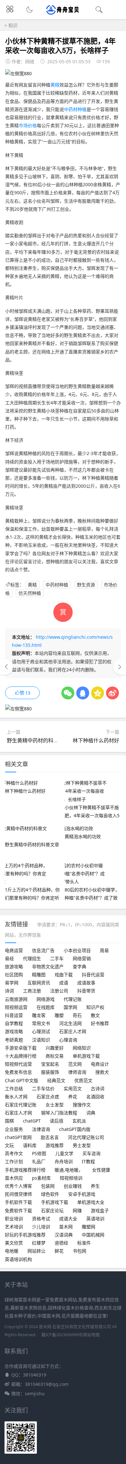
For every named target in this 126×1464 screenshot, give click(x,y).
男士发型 (82, 1145)
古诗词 (97, 1088)
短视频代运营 (18, 1064)
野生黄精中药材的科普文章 (38, 740)
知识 (12, 25)
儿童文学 (64, 1153)
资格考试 (41, 1218)
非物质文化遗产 (48, 966)
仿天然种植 (29, 593)
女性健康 (101, 1170)
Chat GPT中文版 (21, 1080)
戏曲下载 (64, 974)
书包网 (79, 1251)
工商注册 (32, 991)
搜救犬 (102, 1072)
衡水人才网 (16, 1096)
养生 (95, 1186)
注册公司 (59, 991)
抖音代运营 (93, 974)
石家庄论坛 (52, 1210)
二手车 (57, 958)
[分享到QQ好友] (82, 692)
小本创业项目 (77, 950)
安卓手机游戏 (81, 1194)
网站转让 (36, 1251)
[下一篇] (119, 667)
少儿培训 (41, 1227)
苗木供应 (14, 1178)
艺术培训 (14, 1227)
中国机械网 (93, 1235)
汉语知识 (41, 1040)
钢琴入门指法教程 (59, 1113)
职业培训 (14, 1218)
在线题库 (46, 1007)
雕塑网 (88, 1227)
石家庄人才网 (72, 1031)
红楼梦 (39, 1243)
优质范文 (83, 1080)
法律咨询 (41, 1129)
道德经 (61, 1243)
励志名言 (50, 1137)
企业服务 (14, 1129)
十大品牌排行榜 (21, 1056)
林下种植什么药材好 (96, 740)
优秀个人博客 (18, 1186)
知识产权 (95, 1007)
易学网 (11, 983)
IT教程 (88, 1161)
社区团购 (14, 974)
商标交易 (55, 1056)
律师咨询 (77, 1072)
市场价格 (28, 125)
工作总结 (14, 1088)
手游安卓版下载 (21, 1048)
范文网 (75, 1064)
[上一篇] (6, 667)
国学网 (70, 1007)
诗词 (9, 991)
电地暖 (11, 1251)
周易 (104, 950)
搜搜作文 (82, 1105)
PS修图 (39, 1153)
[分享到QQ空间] (97, 692)
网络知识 (82, 1048)
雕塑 (59, 1015)
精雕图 (39, 974)
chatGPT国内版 (74, 1129)
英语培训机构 (18, 1259)
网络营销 (82, 958)
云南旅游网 (16, 999)
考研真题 (14, 1040)
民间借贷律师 (18, 1194)
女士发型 (55, 1105)
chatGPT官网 (18, 1137)
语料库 (30, 1145)
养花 (72, 1096)
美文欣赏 (14, 1243)
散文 (95, 1015)
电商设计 (100, 1064)
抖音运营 (14, 1015)
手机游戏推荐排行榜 (25, 1170)
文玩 (9, 1145)
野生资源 (86, 585)
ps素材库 (41, 1178)
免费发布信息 (18, 1072)
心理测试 (41, 1031)
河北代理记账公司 (86, 1137)
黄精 (54, 85)
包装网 (48, 1186)
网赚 (77, 1210)
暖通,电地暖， (69, 1170)
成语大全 (68, 1218)
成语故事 (86, 983)
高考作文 (14, 1153)
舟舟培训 (64, 1161)
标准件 (84, 1243)
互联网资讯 (38, 983)
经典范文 (56, 1080)
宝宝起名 (50, 1064)
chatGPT (32, 1121)
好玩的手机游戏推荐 (25, 1235)
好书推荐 (100, 1023)
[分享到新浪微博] (112, 692)
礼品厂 (39, 1161)
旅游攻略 (14, 966)
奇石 (77, 1015)
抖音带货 (86, 991)
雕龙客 (39, 1015)
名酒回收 (95, 1096)
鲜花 (59, 1251)
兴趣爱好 (55, 1048)
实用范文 (73, 1088)
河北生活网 (70, 1023)
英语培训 (95, 1218)
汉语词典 (64, 1235)
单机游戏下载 (86, 1056)
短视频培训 (71, 1178)
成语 (63, 983)
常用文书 (41, 1023)
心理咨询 (68, 1040)
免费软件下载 (18, 1210)
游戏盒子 (100, 1210)
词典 (90, 1113)
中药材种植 (75, 109)
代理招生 (32, 958)
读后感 (56, 1121)
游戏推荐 (55, 1145)
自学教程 (14, 1023)
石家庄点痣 (48, 1096)
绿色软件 (50, 1194)
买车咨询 (91, 1153)
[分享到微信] (67, 692)
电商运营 (14, 950)
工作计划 (14, 1161)
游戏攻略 (14, 1031)
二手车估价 (43, 1088)
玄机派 (79, 1121)
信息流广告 (43, 950)
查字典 (79, 966)
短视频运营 (16, 1007)
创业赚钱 (73, 1186)
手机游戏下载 (54, 1202)
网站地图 (91, 1334)
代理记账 (73, 999)
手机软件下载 (18, 1202)
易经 (9, 958)
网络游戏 (46, 999)
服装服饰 (50, 1072)
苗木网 (66, 1227)
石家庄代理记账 (21, 1105)
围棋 (9, 1121)
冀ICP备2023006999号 (62, 1334)
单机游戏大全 (90, 1202)
